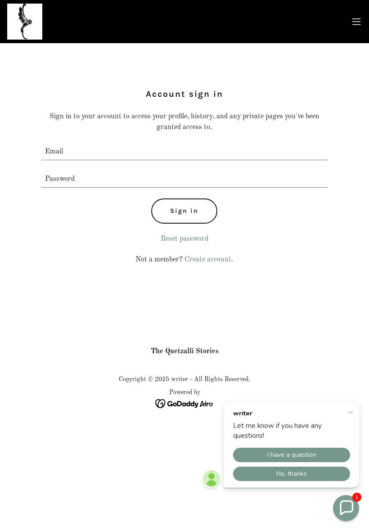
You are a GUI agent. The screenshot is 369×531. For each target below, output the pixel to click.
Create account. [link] (208, 259)
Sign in (184, 211)
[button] (356, 22)
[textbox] (184, 152)
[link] (25, 22)
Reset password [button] (184, 239)
